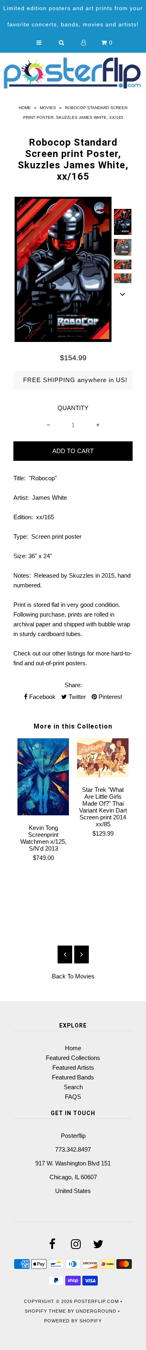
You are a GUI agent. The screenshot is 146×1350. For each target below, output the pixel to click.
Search (73, 1086)
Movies (48, 107)
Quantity (73, 407)
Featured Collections (73, 1057)
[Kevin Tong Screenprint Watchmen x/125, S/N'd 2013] (43, 813)
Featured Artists (73, 1067)
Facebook (42, 696)
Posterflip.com (96, 1301)
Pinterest (109, 696)
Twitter (76, 696)
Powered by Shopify (73, 1320)
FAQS (73, 1096)
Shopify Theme (45, 1311)
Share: (73, 684)
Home (25, 107)
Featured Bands (73, 1077)
